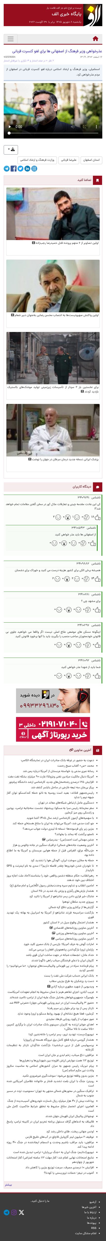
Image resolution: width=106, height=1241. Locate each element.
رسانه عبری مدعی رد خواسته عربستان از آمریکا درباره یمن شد (58, 771)
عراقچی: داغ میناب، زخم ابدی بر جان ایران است (66, 1055)
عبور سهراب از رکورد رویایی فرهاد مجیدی (70, 1019)
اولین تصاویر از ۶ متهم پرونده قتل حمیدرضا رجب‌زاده (67, 243)
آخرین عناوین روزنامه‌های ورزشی (74, 933)
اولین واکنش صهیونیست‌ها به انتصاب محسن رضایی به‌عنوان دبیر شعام (56, 315)
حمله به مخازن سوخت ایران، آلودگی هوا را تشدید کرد (62, 860)
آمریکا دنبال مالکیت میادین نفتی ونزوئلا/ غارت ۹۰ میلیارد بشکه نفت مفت (51, 777)
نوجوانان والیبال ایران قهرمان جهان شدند (69, 1116)
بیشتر (8, 1185)
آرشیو (92, 1202)
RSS (93, 1228)
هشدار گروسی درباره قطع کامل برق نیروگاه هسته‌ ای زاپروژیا (58, 1040)
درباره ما (91, 1218)
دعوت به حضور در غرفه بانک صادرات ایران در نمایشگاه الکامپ (57, 760)
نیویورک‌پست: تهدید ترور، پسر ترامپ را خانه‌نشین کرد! (61, 1034)
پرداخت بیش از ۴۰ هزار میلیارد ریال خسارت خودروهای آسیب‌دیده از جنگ (50, 1101)
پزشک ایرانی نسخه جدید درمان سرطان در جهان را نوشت (65, 459)
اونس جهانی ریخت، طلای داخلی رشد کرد (70, 1132)
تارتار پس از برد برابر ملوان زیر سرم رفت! (70, 1008)
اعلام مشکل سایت (85, 1233)
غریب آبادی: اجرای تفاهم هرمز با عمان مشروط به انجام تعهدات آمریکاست (51, 992)
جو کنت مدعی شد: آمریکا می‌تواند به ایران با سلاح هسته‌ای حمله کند (53, 824)
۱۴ (92, 579)
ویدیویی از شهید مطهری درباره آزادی (72, 987)
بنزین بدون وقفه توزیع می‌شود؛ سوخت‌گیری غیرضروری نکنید (58, 1076)
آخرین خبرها (89, 1207)
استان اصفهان (91, 160)
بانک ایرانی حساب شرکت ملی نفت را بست (69, 976)
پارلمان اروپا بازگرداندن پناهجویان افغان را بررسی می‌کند (61, 950)
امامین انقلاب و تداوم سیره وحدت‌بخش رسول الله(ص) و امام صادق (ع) (52, 886)
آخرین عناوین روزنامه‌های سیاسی (74, 939)
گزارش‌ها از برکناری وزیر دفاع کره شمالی (71, 907)
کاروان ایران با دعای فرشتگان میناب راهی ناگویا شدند (62, 961)
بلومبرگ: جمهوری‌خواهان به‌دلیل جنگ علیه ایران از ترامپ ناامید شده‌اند (52, 998)
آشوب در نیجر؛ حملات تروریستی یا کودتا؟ (69, 1173)
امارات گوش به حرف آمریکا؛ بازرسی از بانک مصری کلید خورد (59, 944)
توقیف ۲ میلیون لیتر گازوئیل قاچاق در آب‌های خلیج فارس (59, 1137)
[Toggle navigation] (11, 39)
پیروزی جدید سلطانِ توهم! (78, 902)
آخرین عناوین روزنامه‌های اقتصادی (73, 928)
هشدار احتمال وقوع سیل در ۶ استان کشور (68, 923)
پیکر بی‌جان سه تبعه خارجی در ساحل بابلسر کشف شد (62, 788)
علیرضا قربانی (68, 160)
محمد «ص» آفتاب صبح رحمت (75, 766)
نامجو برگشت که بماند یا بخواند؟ (74, 834)
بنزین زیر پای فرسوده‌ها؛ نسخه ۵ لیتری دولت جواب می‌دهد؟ (58, 829)
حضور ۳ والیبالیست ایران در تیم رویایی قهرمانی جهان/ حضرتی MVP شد (51, 1003)
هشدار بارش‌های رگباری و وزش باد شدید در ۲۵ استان (62, 891)
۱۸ (92, 517)
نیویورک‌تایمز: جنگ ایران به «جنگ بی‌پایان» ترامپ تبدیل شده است (53, 1152)
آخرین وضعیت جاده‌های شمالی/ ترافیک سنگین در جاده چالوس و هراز (53, 845)
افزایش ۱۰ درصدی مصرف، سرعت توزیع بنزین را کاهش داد (59, 1168)
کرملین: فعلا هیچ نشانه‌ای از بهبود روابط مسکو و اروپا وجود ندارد (56, 1014)
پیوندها (91, 1223)
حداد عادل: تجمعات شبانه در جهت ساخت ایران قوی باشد (60, 955)
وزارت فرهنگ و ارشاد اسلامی (37, 160)
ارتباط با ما (90, 1212)
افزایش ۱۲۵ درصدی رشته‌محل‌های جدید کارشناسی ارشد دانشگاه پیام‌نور (50, 782)
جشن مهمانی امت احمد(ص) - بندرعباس (70, 840)
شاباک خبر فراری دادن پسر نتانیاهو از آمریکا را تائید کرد (61, 896)
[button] (11, 150)
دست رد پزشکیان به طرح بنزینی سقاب (71, 981)
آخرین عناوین (82, 750)
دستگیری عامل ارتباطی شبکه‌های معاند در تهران (66, 803)
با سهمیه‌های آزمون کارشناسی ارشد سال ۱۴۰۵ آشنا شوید (60, 818)
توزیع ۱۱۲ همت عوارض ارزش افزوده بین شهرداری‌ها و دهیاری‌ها (56, 1061)
